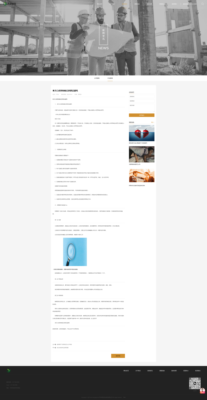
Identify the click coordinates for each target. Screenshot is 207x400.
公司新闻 (96, 78)
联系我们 (174, 4)
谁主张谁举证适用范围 (60, 347)
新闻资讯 (124, 4)
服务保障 (149, 4)
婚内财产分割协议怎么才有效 (62, 344)
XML (124, 397)
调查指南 (137, 4)
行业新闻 (110, 78)
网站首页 (99, 4)
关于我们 (112, 4)
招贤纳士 (162, 4)
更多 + (152, 122)
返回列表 (118, 356)
